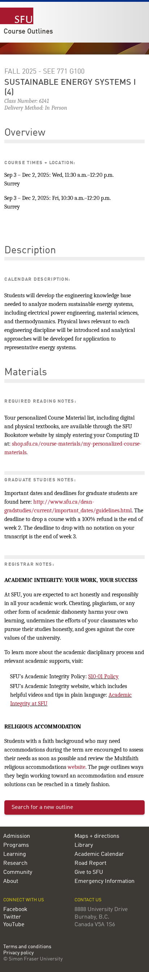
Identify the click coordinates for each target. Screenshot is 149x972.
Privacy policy (18, 953)
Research (15, 863)
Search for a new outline (42, 807)
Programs (16, 845)
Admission (16, 836)
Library (83, 845)
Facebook (15, 909)
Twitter (12, 917)
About (10, 881)
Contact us (88, 900)
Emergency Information (104, 881)
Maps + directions (96, 836)
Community (17, 872)
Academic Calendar (99, 854)
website (76, 767)
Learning (14, 854)
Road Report (90, 863)
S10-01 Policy (103, 676)
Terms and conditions (27, 947)
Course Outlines (28, 31)
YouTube (13, 925)
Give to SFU (88, 872)
